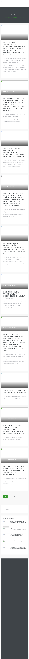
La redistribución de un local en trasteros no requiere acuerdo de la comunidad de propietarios (13, 470)
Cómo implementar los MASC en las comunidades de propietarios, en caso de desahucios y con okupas (14, 153)
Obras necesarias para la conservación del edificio (14, 392)
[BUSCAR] (24, 509)
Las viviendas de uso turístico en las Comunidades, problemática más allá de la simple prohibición (13, 429)
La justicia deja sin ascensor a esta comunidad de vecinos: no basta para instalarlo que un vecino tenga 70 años (14, 249)
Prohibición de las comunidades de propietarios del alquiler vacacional (14, 295)
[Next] (23, 496)
